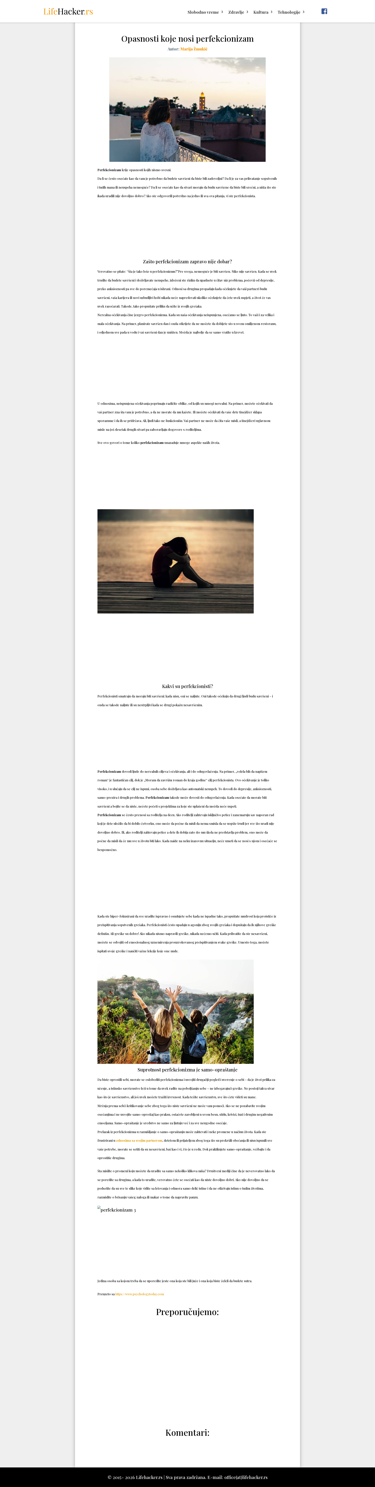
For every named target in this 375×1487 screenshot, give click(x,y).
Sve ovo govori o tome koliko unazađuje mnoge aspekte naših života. (158, 443)
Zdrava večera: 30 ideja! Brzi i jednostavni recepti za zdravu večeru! (187, 1377)
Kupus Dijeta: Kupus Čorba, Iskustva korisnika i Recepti (187, 1351)
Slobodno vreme (203, 13)
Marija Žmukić (193, 48)
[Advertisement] (187, 229)
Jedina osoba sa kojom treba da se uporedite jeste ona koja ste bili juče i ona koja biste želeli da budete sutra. (174, 1281)
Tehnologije (289, 13)
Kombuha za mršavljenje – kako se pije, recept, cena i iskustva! (187, 1402)
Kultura (261, 13)
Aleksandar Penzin (189, 1411)
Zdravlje (236, 13)
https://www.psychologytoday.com (139, 1294)
